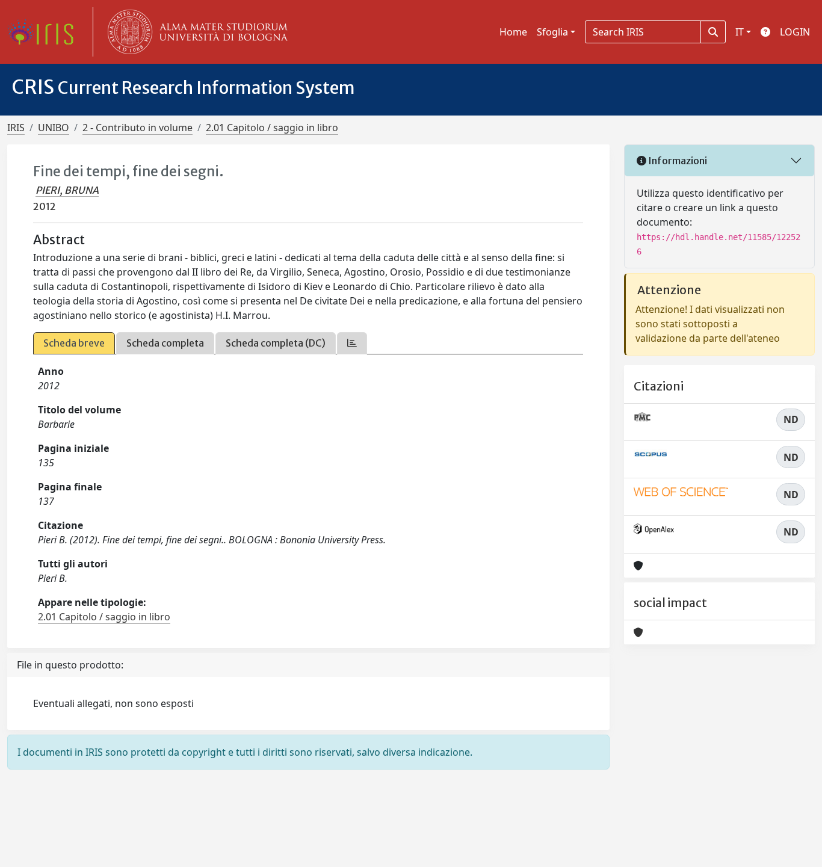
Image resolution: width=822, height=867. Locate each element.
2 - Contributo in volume (137, 127)
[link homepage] (45, 32)
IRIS (16, 127)
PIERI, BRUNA (67, 190)
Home (513, 32)
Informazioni (676, 161)
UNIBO (53, 127)
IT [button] (739, 32)
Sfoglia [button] (552, 32)
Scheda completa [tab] (165, 343)
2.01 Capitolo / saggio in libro (272, 127)
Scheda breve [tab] (74, 343)
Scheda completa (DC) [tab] (276, 343)
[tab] (352, 343)
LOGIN (795, 32)
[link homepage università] (195, 32)
